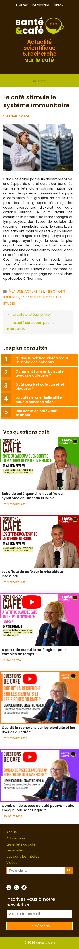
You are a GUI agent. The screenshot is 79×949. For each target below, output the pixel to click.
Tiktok (58, 5)
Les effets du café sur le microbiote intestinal (32, 574)
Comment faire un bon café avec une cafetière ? (40, 373)
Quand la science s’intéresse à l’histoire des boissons (42, 360)
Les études (15, 850)
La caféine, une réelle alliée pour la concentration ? (39, 399)
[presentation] (39, 463)
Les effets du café (21, 844)
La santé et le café (38, 297)
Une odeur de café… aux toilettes (36, 412)
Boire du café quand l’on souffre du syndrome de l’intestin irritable (32, 496)
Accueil (12, 832)
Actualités (34, 291)
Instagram (40, 5)
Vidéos (11, 862)
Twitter (22, 5)
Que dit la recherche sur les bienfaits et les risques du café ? (38, 729)
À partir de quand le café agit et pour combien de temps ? (34, 652)
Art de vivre (15, 838)
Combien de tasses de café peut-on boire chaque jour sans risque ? (38, 808)
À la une (16, 291)
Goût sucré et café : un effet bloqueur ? (40, 386)
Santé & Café (45, 943)
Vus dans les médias (22, 856)
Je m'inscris (39, 926)
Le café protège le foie (31, 314)
